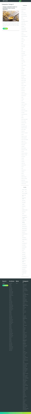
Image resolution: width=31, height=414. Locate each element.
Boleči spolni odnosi (24, 16)
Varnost (22, 166)
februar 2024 (10, 317)
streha (23, 250)
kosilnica (23, 204)
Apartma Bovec (23, 9)
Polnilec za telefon (25, 352)
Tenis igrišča (23, 156)
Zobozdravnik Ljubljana (25, 408)
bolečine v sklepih (24, 189)
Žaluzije (22, 173)
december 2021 (11, 346)
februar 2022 (10, 344)
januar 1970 (10, 350)
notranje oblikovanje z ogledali (24, 218)
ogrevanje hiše (24, 224)
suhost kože (23, 252)
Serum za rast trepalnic (24, 139)
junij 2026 (10, 285)
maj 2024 (10, 313)
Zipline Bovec (23, 180)
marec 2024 (10, 316)
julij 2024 (10, 311)
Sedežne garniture (25, 376)
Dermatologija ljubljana (24, 21)
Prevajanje (22, 112)
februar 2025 (10, 302)
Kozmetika (24, 321)
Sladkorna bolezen (25, 380)
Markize (24, 330)
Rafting (22, 117)
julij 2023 (10, 324)
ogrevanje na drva (24, 226)
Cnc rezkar (23, 19)
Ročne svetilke (23, 129)
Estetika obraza (25, 299)
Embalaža (22, 26)
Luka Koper (23, 68)
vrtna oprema (23, 263)
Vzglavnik (22, 171)
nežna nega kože (24, 215)
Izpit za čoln (23, 46)
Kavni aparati (23, 51)
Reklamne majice (23, 122)
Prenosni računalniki (25, 357)
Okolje (22, 97)
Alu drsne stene (23, 7)
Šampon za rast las (24, 136)
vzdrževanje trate (24, 267)
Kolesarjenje (23, 53)
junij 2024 (10, 312)
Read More (5, 28)
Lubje (23, 326)
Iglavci (22, 43)
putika (23, 235)
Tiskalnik (22, 158)
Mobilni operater (23, 78)
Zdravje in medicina (24, 178)
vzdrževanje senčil (24, 265)
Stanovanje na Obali (24, 149)
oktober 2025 (10, 294)
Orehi (22, 100)
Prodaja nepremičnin (24, 114)
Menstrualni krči (23, 75)
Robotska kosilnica (24, 127)
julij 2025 (10, 296)
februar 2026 (10, 289)
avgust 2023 (10, 323)
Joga (22, 48)
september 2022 (11, 335)
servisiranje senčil (24, 243)
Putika (23, 361)
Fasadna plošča (23, 29)
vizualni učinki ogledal (24, 261)
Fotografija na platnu (24, 31)
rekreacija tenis (24, 237)
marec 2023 (10, 329)
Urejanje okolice (25, 396)
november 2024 (11, 306)
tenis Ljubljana (24, 256)
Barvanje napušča (24, 14)
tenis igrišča (23, 254)
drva (25, 191)
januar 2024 (10, 318)
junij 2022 (10, 339)
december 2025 (11, 291)
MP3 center (5, 0)
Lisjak (22, 63)
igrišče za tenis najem (24, 195)
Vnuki (22, 168)
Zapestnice (24, 403)
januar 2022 (10, 345)
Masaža (22, 73)
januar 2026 (10, 290)
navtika (23, 213)
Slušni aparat (23, 144)
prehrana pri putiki (24, 230)
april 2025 (10, 300)
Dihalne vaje (24, 295)
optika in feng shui (24, 228)
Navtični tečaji (24, 337)
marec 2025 (10, 301)
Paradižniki (23, 102)
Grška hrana (24, 307)
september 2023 (11, 322)
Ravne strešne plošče (24, 119)
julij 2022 (10, 338)
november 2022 (11, 333)
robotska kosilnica (24, 239)
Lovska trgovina (23, 65)
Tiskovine (24, 392)
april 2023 (10, 328)
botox (23, 191)
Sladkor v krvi (23, 141)
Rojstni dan (24, 372)
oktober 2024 (10, 307)
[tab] (19, 1)
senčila (23, 241)
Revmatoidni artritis (25, 368)
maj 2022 (10, 340)
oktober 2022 (10, 334)
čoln (22, 274)
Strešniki (22, 151)
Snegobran (22, 146)
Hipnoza (22, 41)
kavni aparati (23, 202)
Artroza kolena (24, 288)
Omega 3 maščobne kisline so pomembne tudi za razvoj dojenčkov (10, 8)
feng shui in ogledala (24, 193)
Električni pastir (23, 24)
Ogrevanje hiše (23, 95)
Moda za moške (23, 80)
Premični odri (24, 356)
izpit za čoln (23, 200)
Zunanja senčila (23, 183)
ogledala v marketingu (23, 222)
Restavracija (23, 124)
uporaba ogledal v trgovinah (24, 258)
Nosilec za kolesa (25, 345)
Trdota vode (23, 163)
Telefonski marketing (25, 387)
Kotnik (22, 58)
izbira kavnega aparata (24, 198)
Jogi (23, 314)
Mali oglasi (22, 70)
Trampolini (22, 161)
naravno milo (23, 211)
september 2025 (11, 295)
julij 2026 (10, 284)
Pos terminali (23, 105)
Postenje (22, 107)
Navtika (24, 338)
